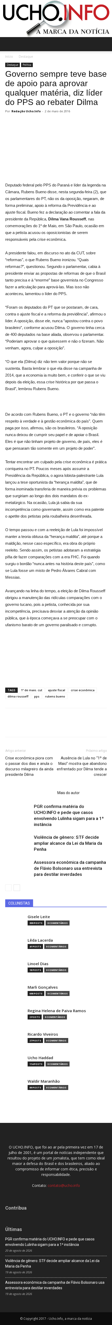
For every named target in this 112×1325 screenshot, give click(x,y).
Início (9, 56)
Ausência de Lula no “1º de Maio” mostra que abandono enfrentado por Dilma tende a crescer (82, 766)
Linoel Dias (38, 963)
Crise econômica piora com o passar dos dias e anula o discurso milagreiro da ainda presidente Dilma (29, 766)
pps (36, 696)
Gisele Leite (39, 916)
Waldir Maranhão (44, 1081)
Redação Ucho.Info (26, 111)
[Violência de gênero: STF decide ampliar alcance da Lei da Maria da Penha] (18, 843)
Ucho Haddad (40, 1057)
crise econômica (83, 690)
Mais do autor (68, 793)
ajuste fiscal (56, 690)
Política (27, 65)
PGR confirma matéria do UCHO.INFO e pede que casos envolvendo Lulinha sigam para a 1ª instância (50, 1242)
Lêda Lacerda (40, 940)
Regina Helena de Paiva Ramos (57, 1010)
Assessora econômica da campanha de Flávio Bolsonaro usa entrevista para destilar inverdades (70, 868)
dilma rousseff (18, 696)
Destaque (26, 56)
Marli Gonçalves (43, 987)
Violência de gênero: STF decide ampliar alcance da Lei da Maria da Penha (68, 843)
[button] (104, 44)
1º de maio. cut (31, 690)
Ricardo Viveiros (43, 1034)
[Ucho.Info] (56, 18)
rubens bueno (55, 696)
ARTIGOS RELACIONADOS (29, 793)
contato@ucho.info (64, 1185)
